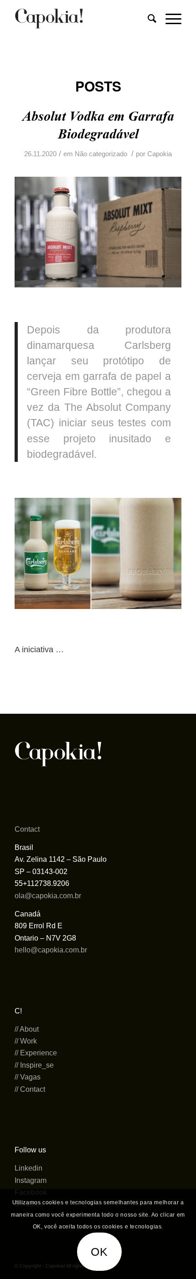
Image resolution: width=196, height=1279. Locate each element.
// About (27, 1029)
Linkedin (28, 1168)
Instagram (30, 1180)
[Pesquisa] (147, 18)
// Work (26, 1041)
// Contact (30, 1089)
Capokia (159, 154)
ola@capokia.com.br (48, 896)
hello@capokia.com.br (51, 950)
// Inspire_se (34, 1065)
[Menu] (168, 18)
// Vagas (28, 1077)
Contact (27, 829)
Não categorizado (101, 154)
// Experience (36, 1053)
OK (99, 1251)
